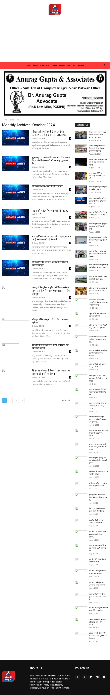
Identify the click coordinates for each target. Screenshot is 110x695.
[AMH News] (55, 9)
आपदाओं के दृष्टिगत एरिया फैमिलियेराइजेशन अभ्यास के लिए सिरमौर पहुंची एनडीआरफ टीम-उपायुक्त (51, 290)
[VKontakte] (97, 677)
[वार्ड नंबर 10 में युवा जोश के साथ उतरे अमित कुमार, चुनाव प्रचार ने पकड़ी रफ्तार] (81, 573)
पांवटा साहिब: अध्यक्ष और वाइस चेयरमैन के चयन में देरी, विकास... (98, 433)
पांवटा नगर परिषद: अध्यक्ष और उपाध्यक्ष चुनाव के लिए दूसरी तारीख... (98, 405)
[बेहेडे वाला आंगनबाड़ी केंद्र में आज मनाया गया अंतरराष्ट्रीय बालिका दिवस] (15, 379)
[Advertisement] (55, 40)
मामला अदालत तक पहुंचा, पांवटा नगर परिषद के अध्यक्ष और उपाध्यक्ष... (97, 419)
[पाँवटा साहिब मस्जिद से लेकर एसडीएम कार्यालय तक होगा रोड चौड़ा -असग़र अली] (15, 138)
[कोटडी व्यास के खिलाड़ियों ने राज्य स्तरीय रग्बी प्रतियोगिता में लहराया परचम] (81, 636)
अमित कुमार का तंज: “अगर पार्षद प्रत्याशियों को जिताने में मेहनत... (98, 378)
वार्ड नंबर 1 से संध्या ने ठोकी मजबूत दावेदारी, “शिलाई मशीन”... (97, 534)
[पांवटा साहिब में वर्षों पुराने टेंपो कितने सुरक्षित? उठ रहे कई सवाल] (81, 215)
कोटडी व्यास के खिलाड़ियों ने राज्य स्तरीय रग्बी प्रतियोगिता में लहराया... (98, 635)
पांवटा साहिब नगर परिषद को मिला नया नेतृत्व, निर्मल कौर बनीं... (97, 392)
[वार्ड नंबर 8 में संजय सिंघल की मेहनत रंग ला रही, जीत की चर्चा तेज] (81, 562)
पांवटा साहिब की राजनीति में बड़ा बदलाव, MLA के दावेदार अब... (97, 548)
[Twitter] (84, 677)
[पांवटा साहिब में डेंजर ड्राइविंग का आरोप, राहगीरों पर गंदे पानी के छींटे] (81, 227)
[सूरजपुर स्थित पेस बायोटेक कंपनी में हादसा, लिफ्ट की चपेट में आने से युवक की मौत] (81, 498)
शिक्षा (68, 65)
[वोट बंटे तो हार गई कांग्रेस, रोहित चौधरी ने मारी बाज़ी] (81, 511)
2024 (12, 120)
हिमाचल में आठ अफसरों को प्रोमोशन (47, 186)
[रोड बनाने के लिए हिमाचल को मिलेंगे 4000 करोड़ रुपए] (15, 217)
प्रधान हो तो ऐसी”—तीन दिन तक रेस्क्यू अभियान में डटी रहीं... (97, 175)
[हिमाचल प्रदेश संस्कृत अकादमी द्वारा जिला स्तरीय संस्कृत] (15, 268)
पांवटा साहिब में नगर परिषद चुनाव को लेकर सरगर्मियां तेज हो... (97, 596)
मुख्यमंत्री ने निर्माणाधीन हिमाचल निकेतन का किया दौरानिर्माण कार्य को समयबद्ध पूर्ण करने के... (51, 160)
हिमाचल (35, 65)
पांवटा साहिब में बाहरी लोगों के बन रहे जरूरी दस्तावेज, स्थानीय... (98, 353)
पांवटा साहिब (81, 65)
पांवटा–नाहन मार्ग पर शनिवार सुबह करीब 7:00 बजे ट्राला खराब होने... (98, 201)
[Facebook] (77, 677)
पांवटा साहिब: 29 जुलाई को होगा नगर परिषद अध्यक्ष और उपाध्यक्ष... (97, 253)
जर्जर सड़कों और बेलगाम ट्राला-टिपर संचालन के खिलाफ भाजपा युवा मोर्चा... (98, 302)
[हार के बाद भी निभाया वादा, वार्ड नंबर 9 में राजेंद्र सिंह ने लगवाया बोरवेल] (81, 474)
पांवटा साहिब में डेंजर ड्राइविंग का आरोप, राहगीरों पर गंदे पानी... (98, 226)
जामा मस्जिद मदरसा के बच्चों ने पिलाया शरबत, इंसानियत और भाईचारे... (98, 446)
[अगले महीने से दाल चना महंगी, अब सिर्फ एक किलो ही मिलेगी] (15, 354)
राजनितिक (62, 65)
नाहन (74, 65)
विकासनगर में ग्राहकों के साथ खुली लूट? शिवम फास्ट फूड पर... (98, 339)
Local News (45, 65)
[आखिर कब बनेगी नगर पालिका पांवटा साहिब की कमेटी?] (81, 486)
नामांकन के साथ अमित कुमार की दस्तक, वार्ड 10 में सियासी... (98, 622)
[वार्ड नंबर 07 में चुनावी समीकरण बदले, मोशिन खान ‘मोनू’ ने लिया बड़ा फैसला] (81, 610)
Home (28, 65)
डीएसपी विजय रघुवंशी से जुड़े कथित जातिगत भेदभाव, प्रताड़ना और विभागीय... (97, 134)
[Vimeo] (91, 677)
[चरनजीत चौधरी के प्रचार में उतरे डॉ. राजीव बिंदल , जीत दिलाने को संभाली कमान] (81, 523)
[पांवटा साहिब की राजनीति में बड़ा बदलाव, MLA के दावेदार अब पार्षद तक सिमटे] (81, 548)
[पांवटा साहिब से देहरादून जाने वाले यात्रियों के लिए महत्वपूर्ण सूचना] (81, 461)
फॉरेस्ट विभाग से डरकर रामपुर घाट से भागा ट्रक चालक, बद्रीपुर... (98, 162)
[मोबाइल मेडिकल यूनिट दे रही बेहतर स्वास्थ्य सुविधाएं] (15, 328)
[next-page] (22, 400)
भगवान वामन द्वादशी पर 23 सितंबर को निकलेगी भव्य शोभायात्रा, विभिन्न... (97, 148)
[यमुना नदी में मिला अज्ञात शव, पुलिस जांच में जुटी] (81, 316)
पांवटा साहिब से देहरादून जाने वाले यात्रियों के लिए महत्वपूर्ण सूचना (98, 460)
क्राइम (55, 65)
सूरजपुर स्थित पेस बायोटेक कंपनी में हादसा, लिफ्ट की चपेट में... (98, 497)
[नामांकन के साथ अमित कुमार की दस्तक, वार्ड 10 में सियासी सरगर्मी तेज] (81, 622)
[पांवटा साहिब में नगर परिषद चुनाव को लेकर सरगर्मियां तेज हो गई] (81, 597)
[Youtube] (104, 677)
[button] (104, 65)
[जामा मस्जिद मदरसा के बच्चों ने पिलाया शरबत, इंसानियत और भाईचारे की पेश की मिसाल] (81, 447)
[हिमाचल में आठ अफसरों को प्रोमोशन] (15, 192)
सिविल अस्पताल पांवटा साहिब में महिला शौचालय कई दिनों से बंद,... (98, 240)
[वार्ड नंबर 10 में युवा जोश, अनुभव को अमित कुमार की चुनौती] (81, 585)
